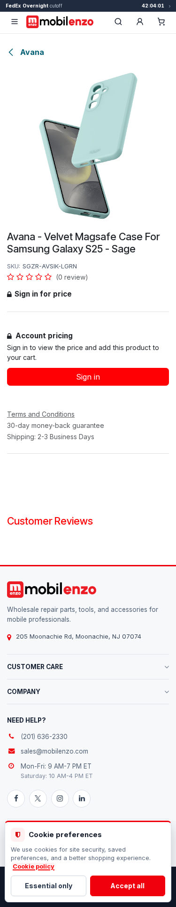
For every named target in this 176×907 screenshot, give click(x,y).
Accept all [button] (127, 886)
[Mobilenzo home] (51, 589)
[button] (140, 21)
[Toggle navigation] (14, 21)
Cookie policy (33, 866)
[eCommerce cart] (161, 21)
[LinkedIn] (82, 799)
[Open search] (118, 21)
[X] (38, 799)
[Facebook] (16, 799)
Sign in (88, 376)
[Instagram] (60, 799)
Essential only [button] (48, 886)
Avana (31, 52)
